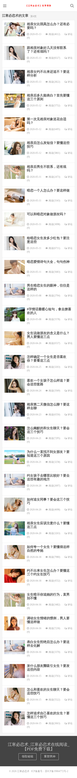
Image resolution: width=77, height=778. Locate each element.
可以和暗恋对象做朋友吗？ (46, 214)
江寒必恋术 (38, 5)
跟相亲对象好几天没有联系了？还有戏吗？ (46, 49)
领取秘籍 (27, 756)
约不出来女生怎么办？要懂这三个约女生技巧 (48, 572)
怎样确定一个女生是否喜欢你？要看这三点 (46, 358)
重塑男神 (49, 756)
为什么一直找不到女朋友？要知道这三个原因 (48, 453)
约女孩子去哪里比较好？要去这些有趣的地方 (48, 477)
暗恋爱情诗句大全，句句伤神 (48, 261)
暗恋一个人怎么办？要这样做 (48, 190)
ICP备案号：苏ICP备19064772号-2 (49, 771)
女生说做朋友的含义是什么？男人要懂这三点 (48, 334)
